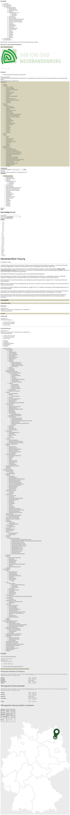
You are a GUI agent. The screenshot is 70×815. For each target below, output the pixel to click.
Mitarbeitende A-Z (13, 477)
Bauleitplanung (12, 416)
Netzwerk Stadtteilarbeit (11, 96)
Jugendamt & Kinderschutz (18, 379)
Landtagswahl (12, 561)
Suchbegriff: (3, 215)
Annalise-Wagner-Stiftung (15, 575)
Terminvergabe (12, 17)
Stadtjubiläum (12, 358)
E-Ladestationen (13, 464)
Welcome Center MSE (14, 637)
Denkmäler (11, 599)
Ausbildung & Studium (14, 538)
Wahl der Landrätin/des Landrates (17, 564)
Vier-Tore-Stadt (9, 87)
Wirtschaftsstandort (11, 149)
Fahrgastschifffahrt (13, 608)
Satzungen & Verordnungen (15, 20)
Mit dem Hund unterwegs (15, 451)
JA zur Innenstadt (10, 88)
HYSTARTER (12, 433)
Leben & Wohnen (5, 85)
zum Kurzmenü (7, 38)
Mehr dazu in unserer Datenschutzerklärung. (11, 44)
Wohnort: (3, 218)
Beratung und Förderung (14, 630)
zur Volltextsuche (7, 39)
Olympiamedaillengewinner (18, 584)
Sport (7, 137)
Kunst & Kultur (12, 446)
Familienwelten (15, 380)
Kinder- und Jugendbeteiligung (16, 484)
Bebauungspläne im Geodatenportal (20, 423)
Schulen (13, 376)
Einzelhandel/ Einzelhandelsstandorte (18, 624)
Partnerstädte (12, 356)
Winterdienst (12, 463)
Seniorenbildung (15, 385)
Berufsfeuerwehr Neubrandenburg (17, 478)
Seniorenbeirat (14, 384)
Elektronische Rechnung (14, 508)
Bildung (8, 91)
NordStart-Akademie (13, 440)
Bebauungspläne (15, 422)
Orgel (12, 580)
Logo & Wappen (12, 353)
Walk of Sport (12, 583)
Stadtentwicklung (10, 164)
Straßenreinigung (13, 462)
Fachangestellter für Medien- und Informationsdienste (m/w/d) (26, 540)
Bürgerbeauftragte (13, 486)
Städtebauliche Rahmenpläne (16, 409)
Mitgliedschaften (13, 487)
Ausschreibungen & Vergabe (13, 160)
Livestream (11, 472)
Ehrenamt (11, 361)
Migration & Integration (14, 391)
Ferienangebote (12, 453)
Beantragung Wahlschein (15, 557)
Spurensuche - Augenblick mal (16, 613)
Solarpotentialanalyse (14, 432)
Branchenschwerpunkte (11, 150)
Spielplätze (14, 378)
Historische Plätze (13, 610)
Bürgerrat (11, 360)
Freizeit (8, 97)
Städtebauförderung (16, 414)
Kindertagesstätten (13, 393)
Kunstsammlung (13, 573)
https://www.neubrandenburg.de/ (13, 666)
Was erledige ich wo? (14, 12)
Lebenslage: (3, 216)
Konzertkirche (12, 579)
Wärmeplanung (12, 434)
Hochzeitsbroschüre (13, 524)
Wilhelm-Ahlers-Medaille (17, 365)
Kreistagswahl (12, 562)
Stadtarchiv (11, 577)
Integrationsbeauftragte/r (15, 485)
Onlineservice (12, 16)
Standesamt (12, 24)
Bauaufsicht (12, 425)
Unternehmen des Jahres (12, 156)
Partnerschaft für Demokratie (16, 441)
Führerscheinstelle (13, 28)
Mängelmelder (12, 489)
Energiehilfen (12, 507)
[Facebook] (2, 68)
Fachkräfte (8, 155)
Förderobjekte (12, 411)
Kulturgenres (9, 140)
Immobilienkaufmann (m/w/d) (18, 546)
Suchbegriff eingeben (6, 169)
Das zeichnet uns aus (16, 551)
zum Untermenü (7, 6)
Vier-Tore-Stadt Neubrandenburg (8, 656)
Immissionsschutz (13, 429)
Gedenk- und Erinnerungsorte (16, 601)
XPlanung (13, 424)
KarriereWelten (12, 640)
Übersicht (5, 346)
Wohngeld (11, 506)
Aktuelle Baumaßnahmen (15, 455)
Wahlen (10, 36)
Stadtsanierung (12, 413)
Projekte (8, 94)
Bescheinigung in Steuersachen (16, 509)
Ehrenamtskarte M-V (16, 362)
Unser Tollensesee (13, 354)
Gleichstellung (12, 389)
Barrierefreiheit (6, 344)
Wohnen (11, 405)
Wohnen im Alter (15, 387)
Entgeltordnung (12, 593)
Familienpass (14, 374)
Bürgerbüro (11, 26)
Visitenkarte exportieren (23, 668)
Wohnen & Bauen (10, 92)
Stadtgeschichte (12, 352)
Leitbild (10, 351)
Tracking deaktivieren (8, 46)
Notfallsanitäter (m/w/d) (17, 548)
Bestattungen (12, 526)
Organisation (12, 476)
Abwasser (11, 427)
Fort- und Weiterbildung (14, 398)
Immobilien (11, 632)
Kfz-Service (11, 496)
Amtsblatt (11, 32)
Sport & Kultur (5, 134)
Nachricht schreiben (5, 668)
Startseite (3, 172)
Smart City (8, 102)
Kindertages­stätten (16, 375)
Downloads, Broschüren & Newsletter (15, 159)
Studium (11, 397)
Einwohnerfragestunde (14, 511)
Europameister (14, 587)
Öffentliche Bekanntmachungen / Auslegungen (14, 74)
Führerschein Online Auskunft (16, 498)
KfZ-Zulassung (12, 29)
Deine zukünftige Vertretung (18, 553)
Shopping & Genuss (13, 450)
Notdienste (14, 15)
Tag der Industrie (10, 162)
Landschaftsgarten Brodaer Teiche (17, 611)
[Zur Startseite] (31, 65)
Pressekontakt (12, 534)
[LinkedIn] (8, 68)
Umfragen (11, 34)
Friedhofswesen (12, 25)
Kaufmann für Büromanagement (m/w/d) (21, 539)
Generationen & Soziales (12, 89)
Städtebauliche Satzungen (15, 415)
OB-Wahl (11, 565)
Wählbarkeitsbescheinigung (15, 512)
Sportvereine (12, 588)
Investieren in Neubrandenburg (13, 151)
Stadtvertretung (12, 8)
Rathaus (11, 11)
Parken (7, 144)
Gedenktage (11, 602)
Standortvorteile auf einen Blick (16, 626)
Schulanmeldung (15, 396)
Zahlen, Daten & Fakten (14, 623)
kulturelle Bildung (13, 400)
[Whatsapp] (11, 68)
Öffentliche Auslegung (16, 418)
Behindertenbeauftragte (14, 481)
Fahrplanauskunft (13, 460)
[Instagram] (5, 68)
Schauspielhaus (12, 578)
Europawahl (11, 558)
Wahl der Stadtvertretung (15, 566)
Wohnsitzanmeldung (14, 499)
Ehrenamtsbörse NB (16, 363)
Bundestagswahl (13, 560)
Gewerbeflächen (12, 631)
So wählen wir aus (15, 552)
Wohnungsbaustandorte (14, 406)
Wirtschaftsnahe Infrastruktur (13, 154)
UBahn (10, 459)
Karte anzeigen (14, 668)
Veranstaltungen (10, 138)
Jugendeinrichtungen (16, 382)
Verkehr (10, 504)
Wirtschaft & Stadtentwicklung (7, 147)
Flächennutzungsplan (16, 419)
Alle (4, 255)
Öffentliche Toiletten (13, 617)
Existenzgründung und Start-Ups (14, 153)
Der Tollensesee (12, 606)
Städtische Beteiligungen (12, 163)
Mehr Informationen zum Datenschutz (10, 80)
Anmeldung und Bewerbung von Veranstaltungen (20, 596)
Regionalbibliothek (13, 574)
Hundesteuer (12, 503)
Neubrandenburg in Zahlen (12, 100)
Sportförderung (12, 592)
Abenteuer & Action (13, 447)
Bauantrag (11, 502)
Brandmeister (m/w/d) (16, 547)
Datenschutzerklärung (8, 343)
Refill (10, 436)
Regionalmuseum (13, 571)
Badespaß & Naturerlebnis (15, 449)
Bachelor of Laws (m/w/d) (17, 542)
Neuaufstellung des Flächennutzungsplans (21, 420)
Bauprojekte (11, 410)
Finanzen (11, 23)
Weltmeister (14, 586)
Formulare (13, 14)
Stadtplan (11, 37)
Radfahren (11, 456)
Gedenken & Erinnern (11, 141)
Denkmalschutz (12, 428)
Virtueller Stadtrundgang (14, 609)
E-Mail (6, 324)
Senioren (11, 383)
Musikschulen (12, 401)
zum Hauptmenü (7, 5)
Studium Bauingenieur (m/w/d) (18, 544)
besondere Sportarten (14, 589)
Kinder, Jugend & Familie (15, 372)
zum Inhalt (5, 3)
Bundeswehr (12, 369)
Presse (10, 30)
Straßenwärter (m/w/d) (16, 549)
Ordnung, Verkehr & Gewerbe (15, 21)
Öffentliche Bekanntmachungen (16, 19)
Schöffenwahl (14, 366)
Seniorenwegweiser (16, 388)
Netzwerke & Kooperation (12, 158)
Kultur (7, 136)
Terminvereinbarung (30, 674)
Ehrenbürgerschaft (13, 357)
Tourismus (8, 142)
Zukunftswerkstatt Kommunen (16, 442)
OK (1, 46)
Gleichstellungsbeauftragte (15, 482)
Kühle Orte (11, 437)
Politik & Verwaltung (11, 7)
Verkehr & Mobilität (10, 98)
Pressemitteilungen (13, 533)
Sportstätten (12, 591)
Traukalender (12, 522)
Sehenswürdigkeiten (13, 605)
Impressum (6, 342)
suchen (2, 219)
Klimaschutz (9, 93)
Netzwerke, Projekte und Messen (16, 402)
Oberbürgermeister (13, 10)
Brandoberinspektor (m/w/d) (18, 543)
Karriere (10, 33)
